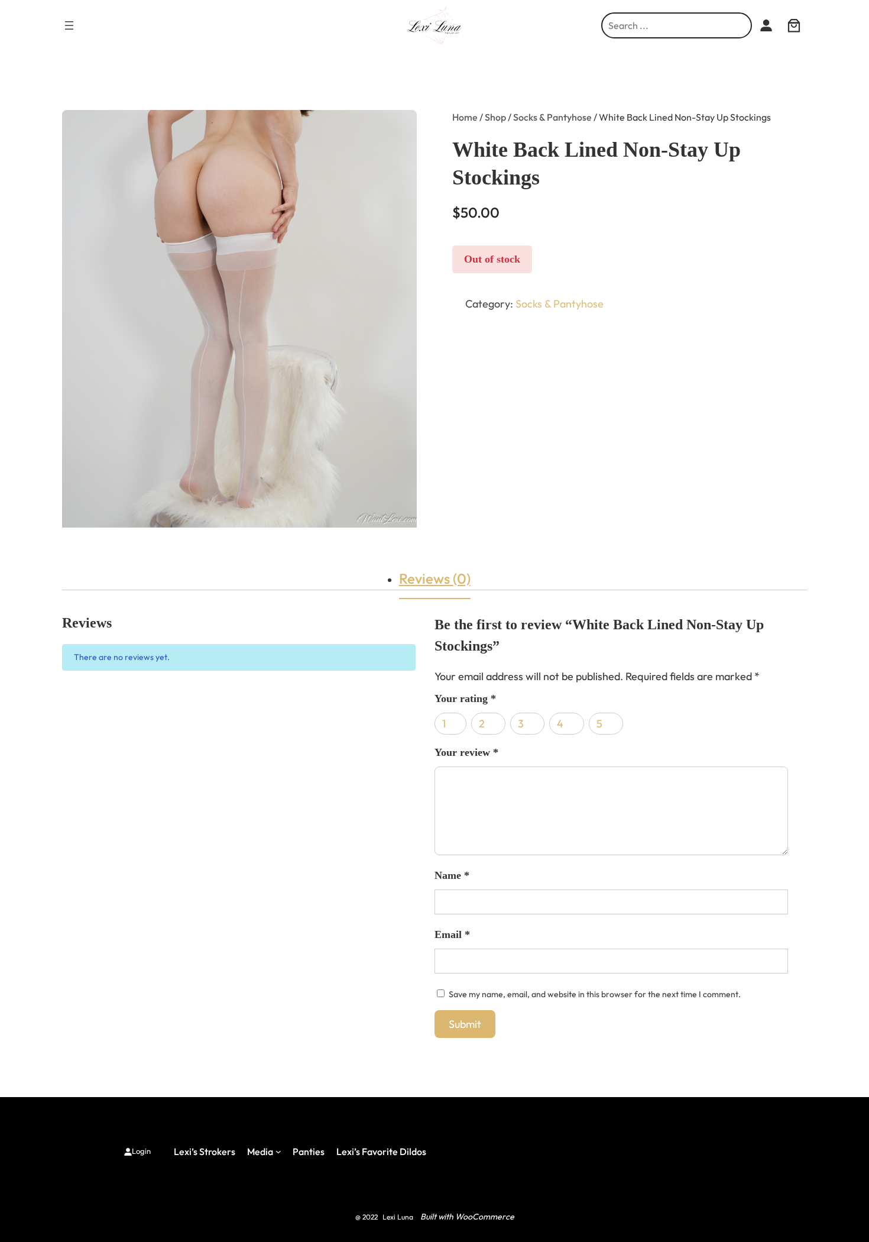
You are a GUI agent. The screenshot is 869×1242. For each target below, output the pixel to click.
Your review (466, 752)
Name (451, 875)
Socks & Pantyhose (552, 117)
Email (452, 934)
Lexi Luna (397, 1216)
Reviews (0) (435, 578)
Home (465, 117)
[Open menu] (69, 25)
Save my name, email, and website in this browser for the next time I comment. (595, 994)
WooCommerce (484, 1216)
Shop (495, 117)
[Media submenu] (278, 1151)
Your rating (465, 698)
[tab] (435, 578)
